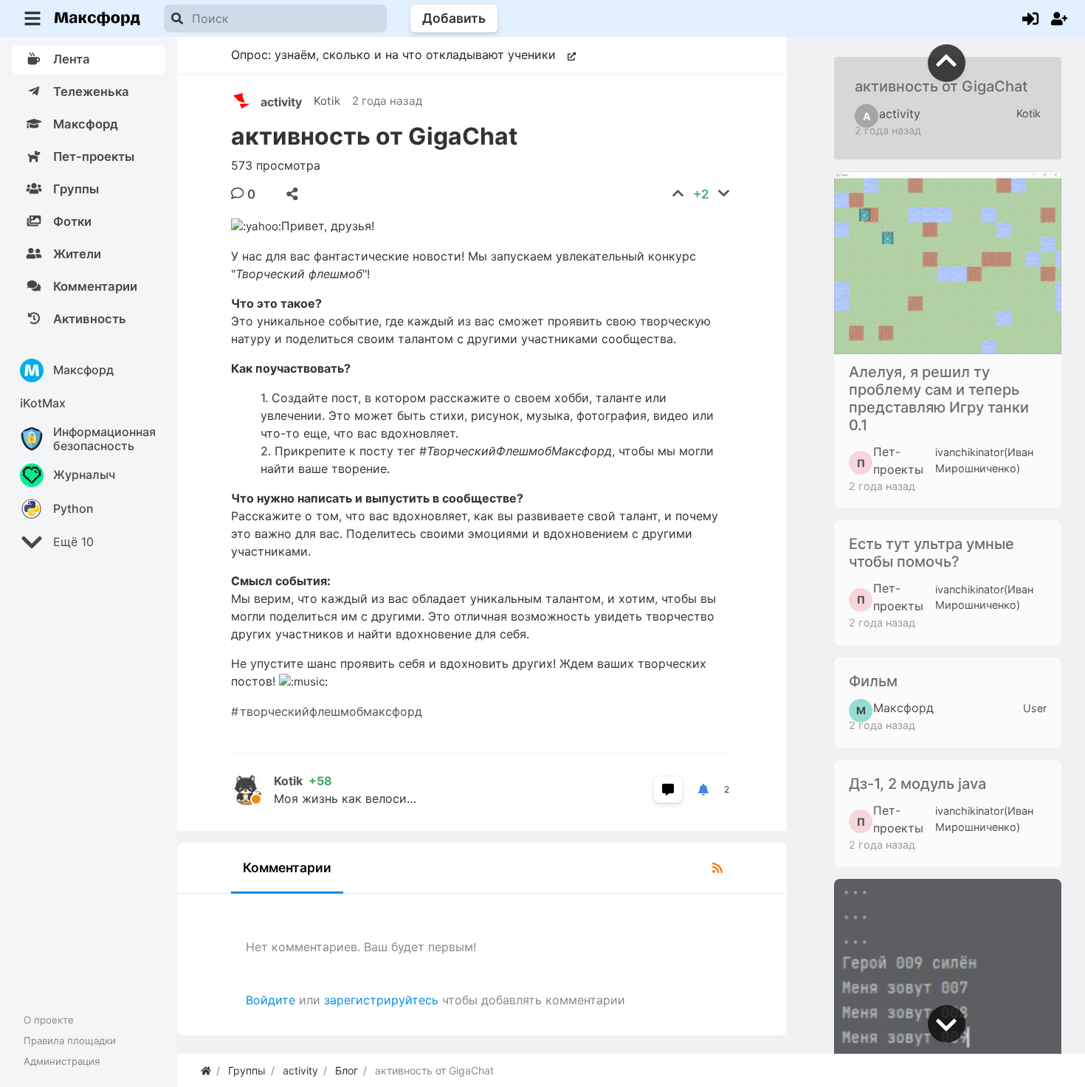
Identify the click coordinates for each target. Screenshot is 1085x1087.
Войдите (270, 1000)
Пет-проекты (890, 460)
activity (281, 101)
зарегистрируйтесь (381, 1000)
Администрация (62, 1061)
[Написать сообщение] (668, 789)
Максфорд (895, 708)
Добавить (454, 18)
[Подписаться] (703, 789)
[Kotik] (252, 789)
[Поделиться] (292, 194)
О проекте (49, 1020)
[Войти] (1030, 18)
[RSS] (717, 868)
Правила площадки (70, 1040)
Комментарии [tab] (287, 867)
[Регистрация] (1059, 18)
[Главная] (206, 1070)
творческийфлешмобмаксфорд (331, 711)
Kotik (327, 101)
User (1035, 708)
